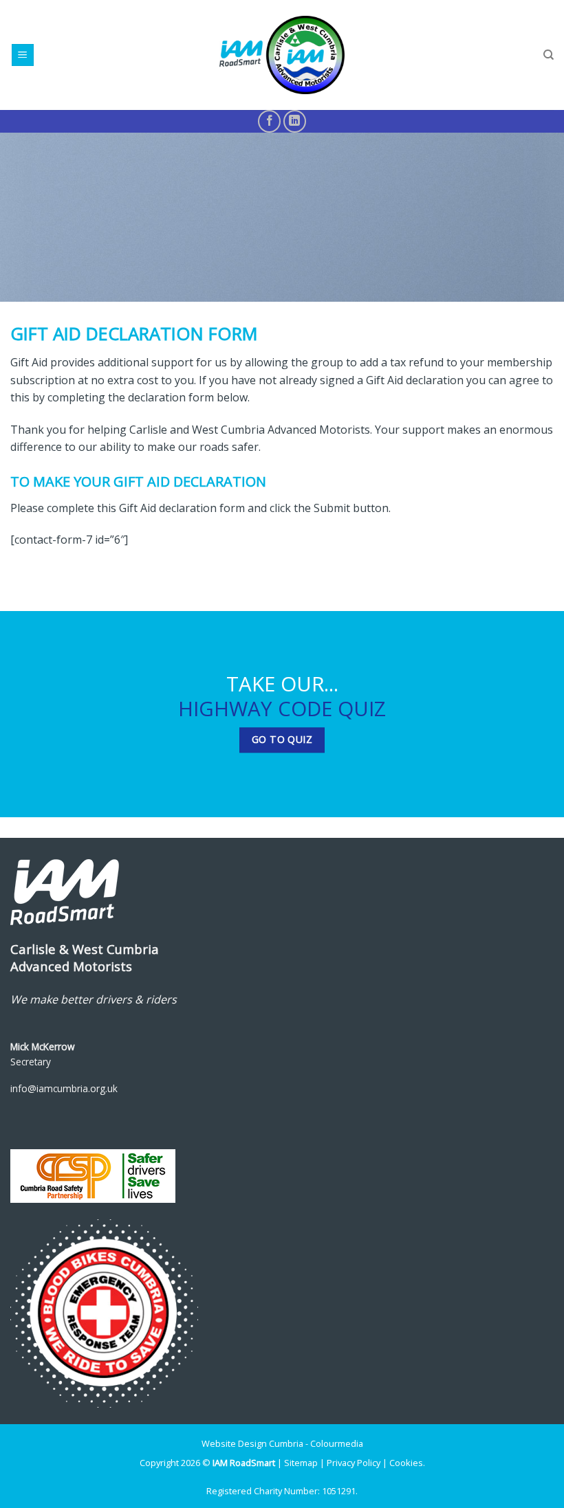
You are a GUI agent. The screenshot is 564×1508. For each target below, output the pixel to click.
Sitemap (301, 1462)
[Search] (548, 55)
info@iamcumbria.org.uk (64, 1088)
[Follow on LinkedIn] (294, 121)
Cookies (406, 1462)
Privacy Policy (353, 1462)
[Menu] (23, 55)
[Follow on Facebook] (269, 121)
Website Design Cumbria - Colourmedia (282, 1443)
